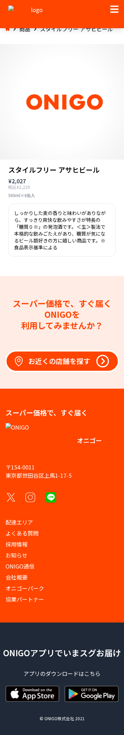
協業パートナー (25, 599)
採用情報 (17, 544)
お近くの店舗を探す (59, 361)
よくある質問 (22, 533)
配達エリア (19, 522)
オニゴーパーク (25, 588)
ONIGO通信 (20, 566)
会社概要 (17, 577)
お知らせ (17, 555)
